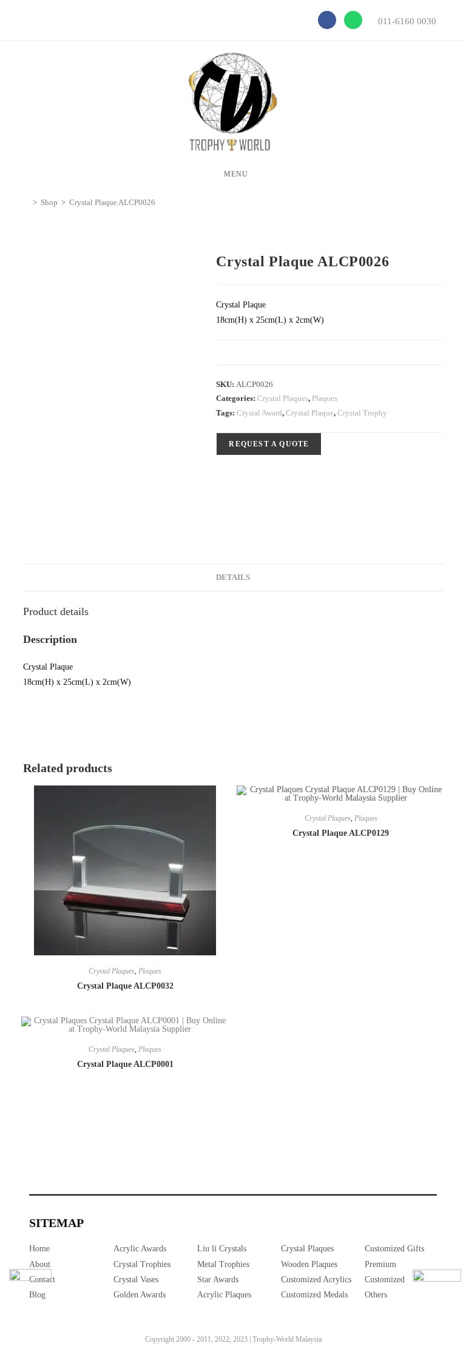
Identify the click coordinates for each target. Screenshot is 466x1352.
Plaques (324, 398)
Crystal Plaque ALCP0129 (340, 833)
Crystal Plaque (310, 412)
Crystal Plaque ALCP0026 (112, 202)
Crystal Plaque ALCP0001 (125, 1064)
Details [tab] (233, 577)
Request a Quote (269, 444)
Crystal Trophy (362, 412)
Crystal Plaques (282, 398)
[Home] (26, 202)
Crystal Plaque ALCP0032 (125, 985)
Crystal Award (259, 412)
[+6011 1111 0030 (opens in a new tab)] (437, 1294)
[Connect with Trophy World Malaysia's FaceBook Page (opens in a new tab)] (30, 1290)
